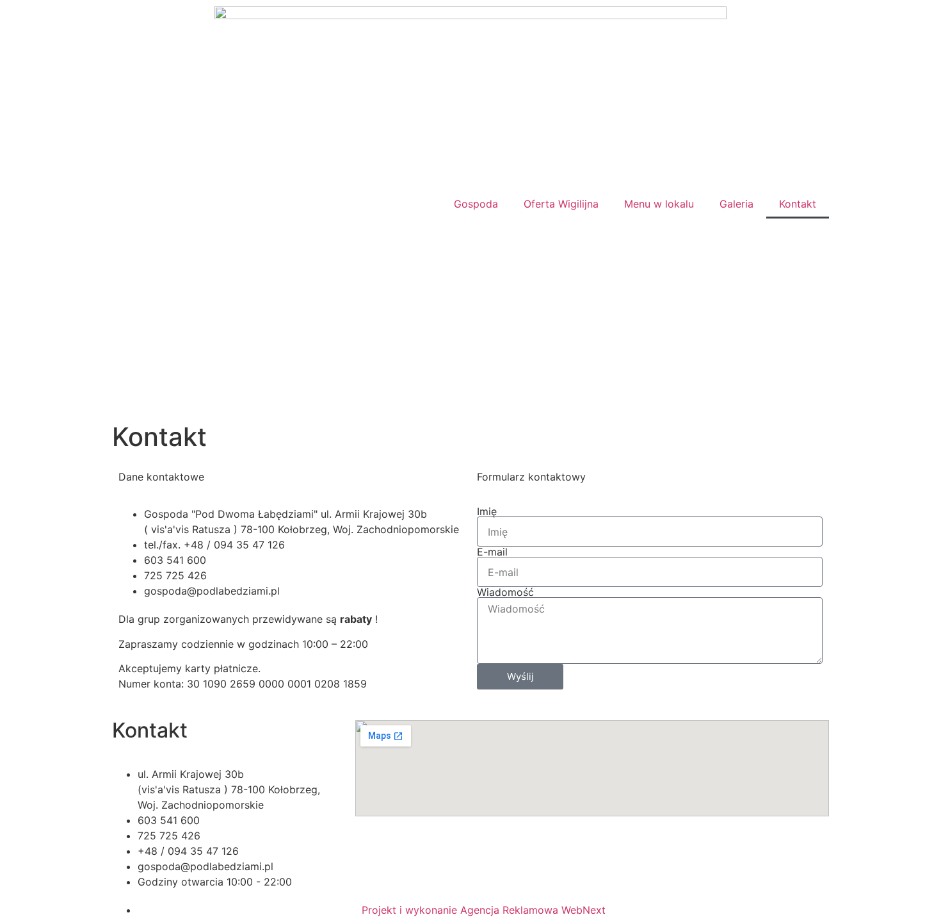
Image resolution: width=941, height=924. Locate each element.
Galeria (736, 203)
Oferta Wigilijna (561, 203)
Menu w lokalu (659, 203)
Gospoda (476, 203)
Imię (487, 511)
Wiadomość (505, 592)
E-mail (492, 552)
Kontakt (797, 203)
